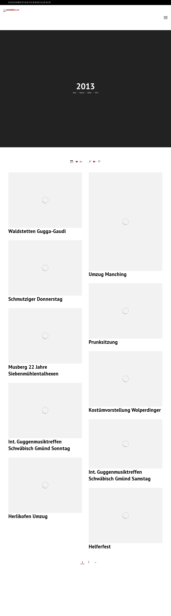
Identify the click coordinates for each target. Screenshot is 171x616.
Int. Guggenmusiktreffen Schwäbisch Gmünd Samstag (120, 475)
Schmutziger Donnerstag (35, 299)
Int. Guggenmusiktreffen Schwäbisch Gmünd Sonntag (39, 444)
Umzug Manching (108, 274)
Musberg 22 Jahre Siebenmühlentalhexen (33, 370)
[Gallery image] (45, 200)
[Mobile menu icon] (166, 18)
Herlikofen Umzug (28, 516)
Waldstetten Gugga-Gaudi (37, 231)
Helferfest (100, 546)
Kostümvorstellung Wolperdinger (125, 410)
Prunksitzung (103, 342)
